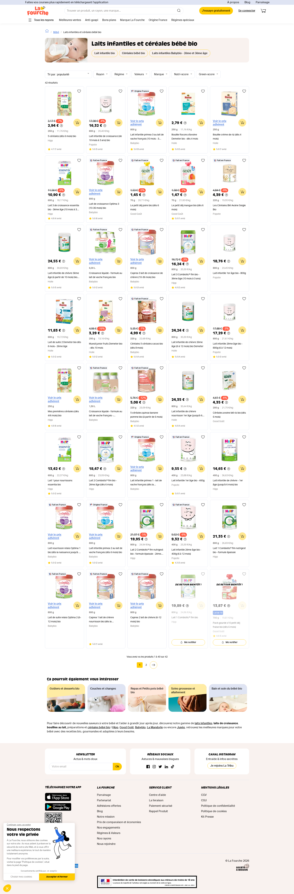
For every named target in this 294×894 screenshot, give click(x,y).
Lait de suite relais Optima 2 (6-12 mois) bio (64, 619)
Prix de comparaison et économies (119, 822)
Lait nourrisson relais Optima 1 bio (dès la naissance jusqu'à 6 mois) (64, 550)
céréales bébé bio (99, 727)
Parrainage (263, 2)
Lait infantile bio (104, 53)
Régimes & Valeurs (108, 833)
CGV (204, 795)
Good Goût (127, 727)
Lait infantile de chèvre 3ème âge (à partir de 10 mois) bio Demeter (63, 275)
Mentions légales (215, 787)
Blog (247, 2)
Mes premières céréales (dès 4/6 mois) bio (63, 413)
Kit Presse (207, 816)
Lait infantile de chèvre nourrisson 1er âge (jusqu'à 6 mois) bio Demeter (187, 414)
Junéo (181, 727)
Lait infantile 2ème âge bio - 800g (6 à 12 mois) (227, 346)
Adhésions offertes (109, 806)
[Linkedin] (166, 767)
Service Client (160, 787)
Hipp (115, 727)
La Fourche (106, 787)
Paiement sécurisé (160, 806)
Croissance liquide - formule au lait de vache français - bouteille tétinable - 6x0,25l (105, 414)
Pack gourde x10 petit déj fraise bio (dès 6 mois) (226, 625)
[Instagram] (154, 767)
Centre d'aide (157, 795)
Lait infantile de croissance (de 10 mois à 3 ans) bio (105, 138)
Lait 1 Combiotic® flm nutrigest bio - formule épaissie (229, 550)
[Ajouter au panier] (77, 122)
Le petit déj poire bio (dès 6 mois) (144, 207)
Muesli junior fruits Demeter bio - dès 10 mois (105, 346)
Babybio (140, 727)
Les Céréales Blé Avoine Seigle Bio (229, 207)
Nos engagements (108, 827)
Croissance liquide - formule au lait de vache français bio (105, 275)
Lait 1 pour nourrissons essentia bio (60, 482)
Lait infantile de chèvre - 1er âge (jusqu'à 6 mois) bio (228, 482)
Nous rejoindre (106, 844)
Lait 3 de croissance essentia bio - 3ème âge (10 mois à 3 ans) (63, 208)
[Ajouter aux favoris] (79, 91)
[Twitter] (160, 767)
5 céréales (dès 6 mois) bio (62, 136)
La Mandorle (155, 727)
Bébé (56, 32)
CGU (204, 800)
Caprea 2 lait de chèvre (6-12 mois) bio (145, 619)
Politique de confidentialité (218, 806)
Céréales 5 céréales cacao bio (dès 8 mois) (146, 346)
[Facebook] (148, 767)
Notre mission (106, 816)
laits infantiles (203, 723)
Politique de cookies (214, 811)
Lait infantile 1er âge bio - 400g (188, 480)
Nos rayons (104, 838)
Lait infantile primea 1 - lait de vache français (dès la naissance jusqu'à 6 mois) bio (146, 483)
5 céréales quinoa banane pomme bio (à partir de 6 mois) (146, 415)
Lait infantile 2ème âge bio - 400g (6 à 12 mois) (186, 552)
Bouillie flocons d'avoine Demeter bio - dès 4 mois (185, 137)
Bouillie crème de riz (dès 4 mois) (227, 137)
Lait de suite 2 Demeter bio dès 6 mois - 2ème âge (64, 344)
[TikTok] (172, 767)
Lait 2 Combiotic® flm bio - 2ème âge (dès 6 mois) (103, 482)
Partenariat (104, 800)
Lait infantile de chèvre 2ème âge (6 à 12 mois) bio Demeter (187, 344)
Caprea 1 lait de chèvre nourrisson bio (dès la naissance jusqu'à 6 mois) (102, 620)
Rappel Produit (158, 811)
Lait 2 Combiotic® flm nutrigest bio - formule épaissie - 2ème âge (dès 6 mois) (146, 552)
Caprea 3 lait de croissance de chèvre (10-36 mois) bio (146, 275)
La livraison (156, 800)
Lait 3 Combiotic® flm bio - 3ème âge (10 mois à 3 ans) (186, 276)
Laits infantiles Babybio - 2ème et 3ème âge (179, 53)
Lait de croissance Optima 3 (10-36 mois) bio (104, 206)
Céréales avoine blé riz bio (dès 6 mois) (229, 415)
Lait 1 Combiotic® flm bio (185, 617)
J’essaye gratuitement (216, 10)
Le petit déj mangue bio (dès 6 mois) (187, 207)
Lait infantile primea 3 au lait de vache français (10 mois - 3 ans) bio (147, 137)
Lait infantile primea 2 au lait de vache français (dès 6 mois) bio (105, 550)
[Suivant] (153, 665)
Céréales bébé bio (133, 53)
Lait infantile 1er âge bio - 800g (229, 273)
